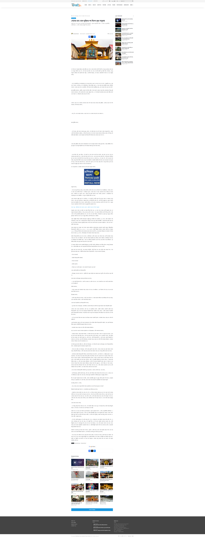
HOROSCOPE (126, 4)
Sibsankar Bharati (76, 33)
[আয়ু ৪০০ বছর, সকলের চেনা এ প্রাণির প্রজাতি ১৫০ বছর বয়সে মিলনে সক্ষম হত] (118, 39)
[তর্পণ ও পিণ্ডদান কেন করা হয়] (77, 474)
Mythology (76, 15)
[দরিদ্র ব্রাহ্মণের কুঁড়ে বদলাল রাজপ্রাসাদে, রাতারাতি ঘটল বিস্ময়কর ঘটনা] (92, 462)
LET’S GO (109, 4)
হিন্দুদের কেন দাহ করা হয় (103, 502)
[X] (92, 37)
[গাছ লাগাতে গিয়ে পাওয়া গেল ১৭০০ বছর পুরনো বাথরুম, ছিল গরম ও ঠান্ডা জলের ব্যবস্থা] (118, 35)
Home (73, 15)
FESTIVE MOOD (119, 4)
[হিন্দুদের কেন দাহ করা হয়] (106, 498)
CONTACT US (73, 525)
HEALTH (94, 4)
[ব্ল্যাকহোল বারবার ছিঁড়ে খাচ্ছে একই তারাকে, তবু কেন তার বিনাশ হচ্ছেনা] (118, 25)
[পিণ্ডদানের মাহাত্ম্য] (92, 474)
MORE (131, 4)
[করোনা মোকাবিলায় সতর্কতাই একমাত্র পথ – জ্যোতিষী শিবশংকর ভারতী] (92, 486)
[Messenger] (95, 37)
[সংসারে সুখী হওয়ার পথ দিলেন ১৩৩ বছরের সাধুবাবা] (92, 498)
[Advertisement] (102, 11)
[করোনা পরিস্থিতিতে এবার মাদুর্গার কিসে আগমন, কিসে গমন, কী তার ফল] (106, 462)
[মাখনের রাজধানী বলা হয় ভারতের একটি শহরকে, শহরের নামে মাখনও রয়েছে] (118, 58)
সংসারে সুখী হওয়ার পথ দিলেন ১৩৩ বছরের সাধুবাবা (91, 502)
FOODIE (113, 4)
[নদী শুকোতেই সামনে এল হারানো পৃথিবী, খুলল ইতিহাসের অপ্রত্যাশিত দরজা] (118, 49)
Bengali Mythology (77, 443)
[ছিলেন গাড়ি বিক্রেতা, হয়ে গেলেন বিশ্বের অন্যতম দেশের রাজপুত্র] (118, 54)
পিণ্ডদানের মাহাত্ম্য (88, 479)
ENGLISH (129, 536)
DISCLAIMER (73, 522)
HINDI (132, 536)
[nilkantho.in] (76, 5)
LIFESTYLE (99, 4)
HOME (86, 4)
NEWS (89, 4)
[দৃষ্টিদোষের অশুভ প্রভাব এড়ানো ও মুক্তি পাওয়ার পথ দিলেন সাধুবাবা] (106, 486)
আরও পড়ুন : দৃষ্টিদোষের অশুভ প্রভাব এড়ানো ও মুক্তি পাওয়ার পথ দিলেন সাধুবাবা (85, 207)
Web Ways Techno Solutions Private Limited (83, 536)
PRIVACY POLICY (74, 524)
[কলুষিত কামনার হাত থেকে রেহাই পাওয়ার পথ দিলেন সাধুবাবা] (77, 486)
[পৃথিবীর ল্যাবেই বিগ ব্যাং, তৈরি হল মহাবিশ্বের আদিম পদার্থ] (118, 20)
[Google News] (92, 446)
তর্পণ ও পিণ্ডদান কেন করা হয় (74, 479)
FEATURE (104, 4)
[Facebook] (89, 37)
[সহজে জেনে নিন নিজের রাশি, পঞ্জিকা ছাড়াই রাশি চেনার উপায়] (77, 462)
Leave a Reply (92, 509)
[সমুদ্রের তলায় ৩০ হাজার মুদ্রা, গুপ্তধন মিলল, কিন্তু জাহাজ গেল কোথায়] (118, 30)
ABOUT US (73, 520)
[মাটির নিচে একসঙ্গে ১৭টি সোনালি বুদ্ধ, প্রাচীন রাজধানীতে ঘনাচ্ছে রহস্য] (118, 44)
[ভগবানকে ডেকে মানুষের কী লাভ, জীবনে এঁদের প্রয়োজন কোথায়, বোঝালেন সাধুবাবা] (77, 498)
